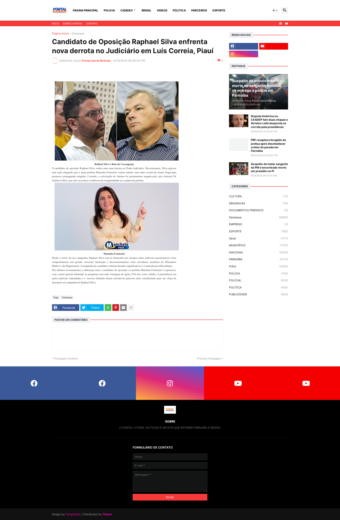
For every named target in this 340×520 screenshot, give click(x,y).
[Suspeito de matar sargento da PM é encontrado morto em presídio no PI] (238, 168)
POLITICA (179, 10)
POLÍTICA (258, 287)
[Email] (123, 307)
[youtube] (286, 23)
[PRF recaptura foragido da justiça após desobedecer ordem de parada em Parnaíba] (238, 144)
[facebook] (280, 23)
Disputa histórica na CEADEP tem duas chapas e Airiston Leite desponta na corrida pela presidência (269, 121)
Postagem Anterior (66, 358)
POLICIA (109, 10)
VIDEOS (162, 10)
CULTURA (258, 196)
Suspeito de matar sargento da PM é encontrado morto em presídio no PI (269, 167)
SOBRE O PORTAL (73, 23)
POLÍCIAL (258, 280)
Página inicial (60, 33)
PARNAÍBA (258, 259)
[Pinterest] (115, 307)
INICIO (55, 23)
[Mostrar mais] (131, 307)
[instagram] (243, 54)
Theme (107, 514)
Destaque (78, 33)
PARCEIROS (199, 10)
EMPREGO (258, 224)
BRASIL (146, 10)
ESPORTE (219, 10)
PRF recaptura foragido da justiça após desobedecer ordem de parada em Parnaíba (268, 145)
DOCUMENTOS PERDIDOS (258, 210)
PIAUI (258, 266)
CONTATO (92, 23)
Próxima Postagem (209, 358)
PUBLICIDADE (258, 294)
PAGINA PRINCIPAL (85, 10)
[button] (275, 10)
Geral (258, 238)
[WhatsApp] (108, 307)
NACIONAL (258, 252)
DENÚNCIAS (258, 203)
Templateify (73, 514)
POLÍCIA (258, 273)
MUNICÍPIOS (258, 245)
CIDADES (126, 10)
